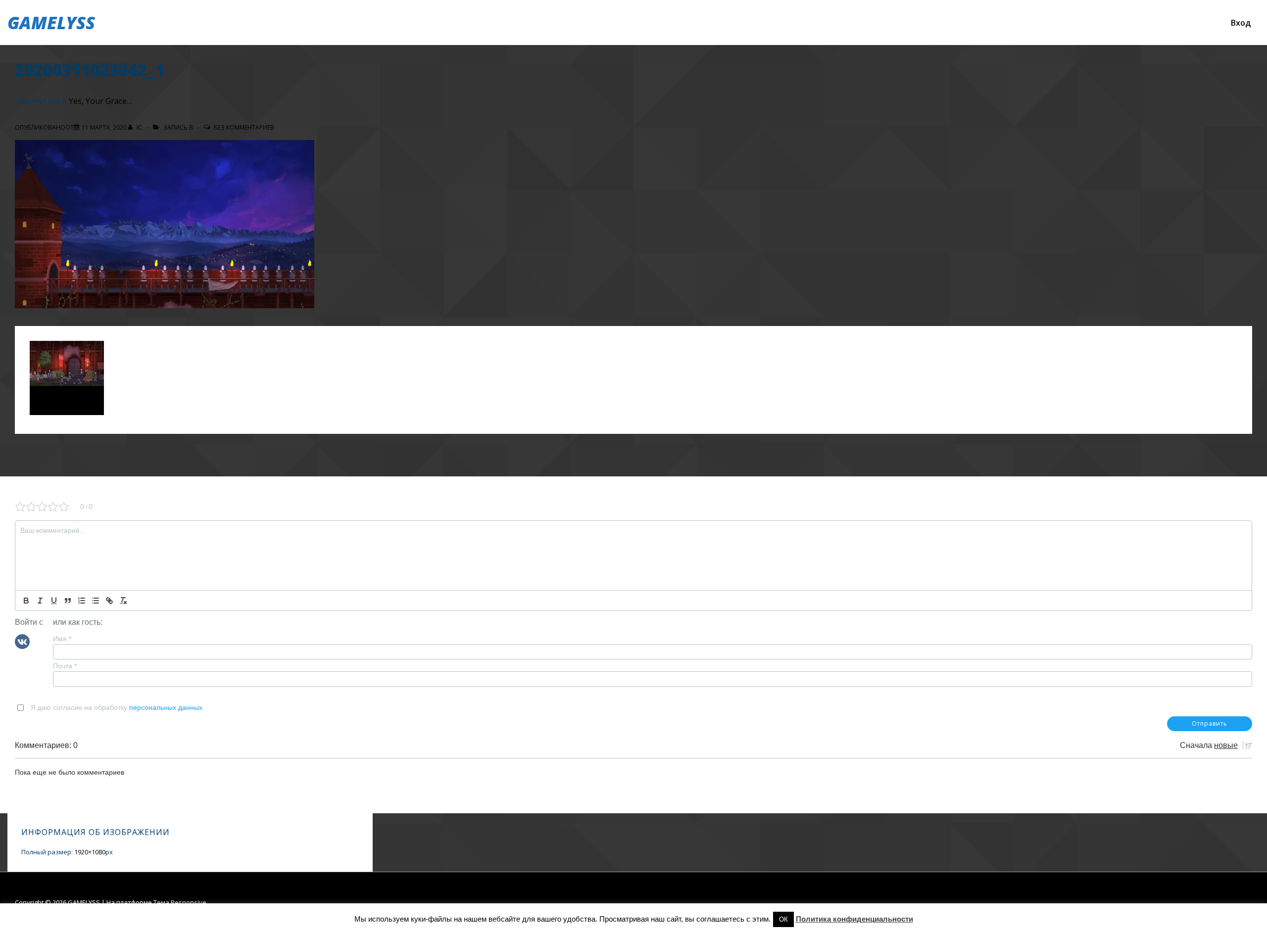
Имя (62, 639)
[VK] (22, 641)
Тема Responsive (179, 902)
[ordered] (82, 600)
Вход (1241, 22)
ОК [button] (783, 919)
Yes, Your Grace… (100, 100)
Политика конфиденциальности (854, 919)
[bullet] (95, 600)
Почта (65, 666)
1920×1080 (89, 851)
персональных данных (165, 707)
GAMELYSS (51, 22)
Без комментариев (244, 127)
